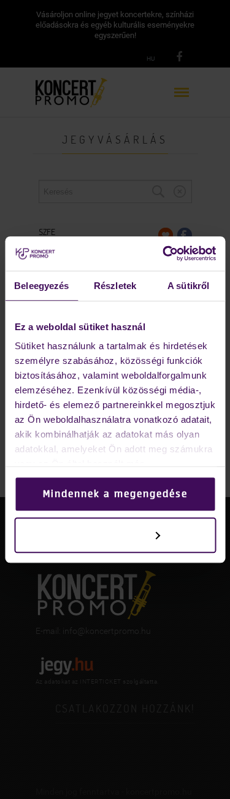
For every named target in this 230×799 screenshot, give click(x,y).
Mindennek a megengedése (115, 494)
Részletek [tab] (115, 285)
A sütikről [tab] (188, 285)
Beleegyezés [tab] (41, 285)
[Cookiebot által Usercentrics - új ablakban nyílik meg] (164, 253)
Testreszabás (107, 535)
